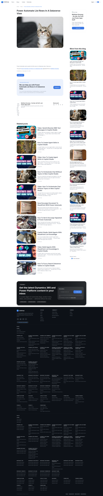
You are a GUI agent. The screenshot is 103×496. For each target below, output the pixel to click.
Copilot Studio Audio (43, 483)
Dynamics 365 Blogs (20, 337)
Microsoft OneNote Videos (21, 474)
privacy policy (73, 297)
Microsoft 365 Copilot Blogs (33, 377)
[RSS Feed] (26, 319)
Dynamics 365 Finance (33, 347)
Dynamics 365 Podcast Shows (22, 341)
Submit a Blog (54, 312)
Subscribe (78, 291)
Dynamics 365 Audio (20, 429)
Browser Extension (55, 315)
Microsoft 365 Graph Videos (45, 463)
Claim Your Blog (55, 313)
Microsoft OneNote (21, 385)
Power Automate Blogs (79, 397)
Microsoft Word (55, 385)
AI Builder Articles (31, 480)
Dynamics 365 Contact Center (57, 336)
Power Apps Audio (67, 483)
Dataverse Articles (55, 480)
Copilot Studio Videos (43, 481)
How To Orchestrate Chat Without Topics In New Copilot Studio (77, 123)
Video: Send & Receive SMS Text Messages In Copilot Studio (76, 62)
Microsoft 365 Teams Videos (68, 463)
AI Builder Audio (31, 483)
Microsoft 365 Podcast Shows (22, 381)
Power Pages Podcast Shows (45, 411)
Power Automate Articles (79, 480)
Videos (41, 317)
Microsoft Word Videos (56, 474)
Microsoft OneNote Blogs (21, 387)
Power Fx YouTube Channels (33, 408)
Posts (13, 2)
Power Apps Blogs (67, 397)
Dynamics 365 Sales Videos (21, 451)
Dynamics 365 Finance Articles (33, 438)
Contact (23, 2)
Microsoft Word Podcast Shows (57, 391)
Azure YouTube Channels (21, 331)
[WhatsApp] (62, 105)
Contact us (57, 87)
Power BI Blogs (19, 406)
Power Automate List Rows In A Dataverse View (31, 68)
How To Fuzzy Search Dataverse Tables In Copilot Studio (77, 247)
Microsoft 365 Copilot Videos (33, 463)
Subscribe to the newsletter (23, 322)
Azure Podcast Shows (20, 333)
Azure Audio (19, 422)
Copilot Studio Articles (44, 480)
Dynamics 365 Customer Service (69, 336)
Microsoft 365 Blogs (20, 377)
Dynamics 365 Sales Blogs (21, 363)
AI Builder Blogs (31, 397)
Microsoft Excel (79, 375)
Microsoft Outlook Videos (32, 474)
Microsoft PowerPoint (45, 385)
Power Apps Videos (67, 481)
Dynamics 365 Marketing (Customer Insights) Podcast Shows (56, 358)
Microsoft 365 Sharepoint (55, 376)
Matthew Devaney (55, 68)
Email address (61, 288)
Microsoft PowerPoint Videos (45, 474)
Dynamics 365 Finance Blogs (33, 349)
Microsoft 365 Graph (44, 375)
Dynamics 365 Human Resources (44, 348)
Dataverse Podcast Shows (56, 400)
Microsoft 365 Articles (20, 462)
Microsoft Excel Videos (79, 463)
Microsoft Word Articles (56, 472)
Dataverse (54, 395)
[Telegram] (58, 105)
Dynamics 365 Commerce (45, 335)
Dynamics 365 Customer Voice (80, 336)
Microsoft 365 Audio (20, 465)
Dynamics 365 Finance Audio (33, 441)
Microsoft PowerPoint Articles (45, 472)
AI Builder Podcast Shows (32, 400)
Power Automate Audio (79, 483)
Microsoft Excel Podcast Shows (80, 381)
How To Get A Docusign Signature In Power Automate (77, 185)
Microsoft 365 (20, 375)
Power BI (18, 405)
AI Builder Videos (31, 481)
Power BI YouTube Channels (21, 408)
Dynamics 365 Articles (20, 426)
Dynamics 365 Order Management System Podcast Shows (69, 358)
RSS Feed (42, 320)
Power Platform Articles (21, 480)
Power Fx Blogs (31, 406)
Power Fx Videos (31, 488)
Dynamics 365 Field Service (21, 348)
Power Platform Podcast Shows (22, 401)
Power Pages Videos (43, 488)
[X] (60, 105)
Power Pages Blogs (43, 406)
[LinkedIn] (54, 105)
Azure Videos (19, 420)
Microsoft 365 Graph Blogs (44, 377)
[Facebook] (56, 105)
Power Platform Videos (20, 481)
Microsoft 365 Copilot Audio (33, 465)
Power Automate (76, 258)
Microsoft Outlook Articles (32, 472)
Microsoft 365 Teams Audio (68, 465)
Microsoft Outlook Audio (32, 475)
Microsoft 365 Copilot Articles (33, 462)
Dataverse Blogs (54, 397)
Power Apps (66, 395)
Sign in (92, 2)
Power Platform (20, 395)
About (71, 312)
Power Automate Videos (79, 481)
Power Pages (43, 405)
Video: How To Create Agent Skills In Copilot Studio (77, 102)
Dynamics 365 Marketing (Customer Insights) (57, 348)
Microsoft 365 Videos (20, 463)
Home (18, 6)
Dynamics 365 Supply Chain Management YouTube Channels (33, 368)
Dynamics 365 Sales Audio (21, 453)
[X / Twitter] (18, 319)
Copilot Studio (43, 395)
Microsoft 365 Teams (68, 375)
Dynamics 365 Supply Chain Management (32, 362)
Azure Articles (19, 419)
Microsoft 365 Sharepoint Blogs (57, 378)
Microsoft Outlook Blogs (32, 387)
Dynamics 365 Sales (21, 361)
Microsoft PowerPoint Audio (45, 475)
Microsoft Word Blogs (55, 387)
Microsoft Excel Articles (79, 462)
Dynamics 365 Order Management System (68, 348)
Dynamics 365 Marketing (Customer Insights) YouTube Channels (57, 354)
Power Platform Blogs (20, 397)
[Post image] (26, 132)
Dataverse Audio (55, 483)
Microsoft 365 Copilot (33, 375)
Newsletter (54, 317)
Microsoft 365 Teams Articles (69, 462)
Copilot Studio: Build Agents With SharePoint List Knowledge (77, 205)
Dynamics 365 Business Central (33, 336)
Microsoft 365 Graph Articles (45, 462)
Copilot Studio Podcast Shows (45, 401)
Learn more (20, 75)
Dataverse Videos (55, 481)
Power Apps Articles (67, 480)
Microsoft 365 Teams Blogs (68, 377)
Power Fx (30, 405)
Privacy (71, 315)
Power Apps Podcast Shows (68, 400)
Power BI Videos (19, 488)
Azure (18, 328)
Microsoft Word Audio (55, 475)
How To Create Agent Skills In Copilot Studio (78, 83)
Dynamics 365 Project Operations (80, 348)
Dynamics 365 (20, 335)
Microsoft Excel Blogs (79, 377)
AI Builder (30, 395)
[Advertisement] (40, 57)
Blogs (18, 2)
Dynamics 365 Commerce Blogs (45, 337)
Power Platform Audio (20, 483)
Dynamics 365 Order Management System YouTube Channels (69, 354)
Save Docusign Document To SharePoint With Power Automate (77, 162)
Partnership (29, 2)
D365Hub (6, 2)
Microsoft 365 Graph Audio (44, 465)
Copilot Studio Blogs (43, 397)
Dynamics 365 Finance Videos (33, 439)
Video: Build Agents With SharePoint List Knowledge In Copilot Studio (48, 249)
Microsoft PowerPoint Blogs (44, 387)
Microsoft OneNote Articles (21, 472)
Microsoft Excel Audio (79, 465)
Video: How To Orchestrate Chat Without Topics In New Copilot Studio (49, 188)
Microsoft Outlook (32, 385)
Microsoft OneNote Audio (21, 475)
